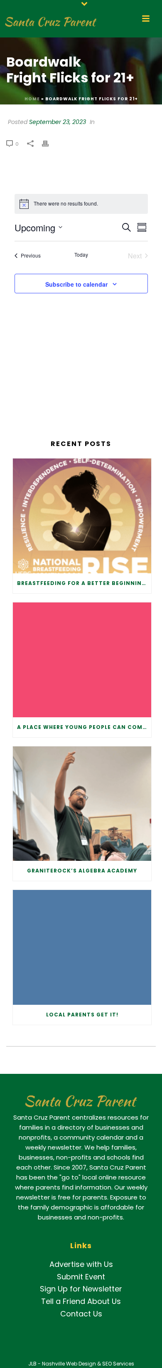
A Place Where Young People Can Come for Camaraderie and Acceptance (84, 727)
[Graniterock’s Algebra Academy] (82, 803)
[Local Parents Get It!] (82, 947)
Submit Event (81, 1276)
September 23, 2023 (57, 122)
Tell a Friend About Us (81, 1301)
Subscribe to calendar (76, 284)
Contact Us (81, 1314)
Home (32, 99)
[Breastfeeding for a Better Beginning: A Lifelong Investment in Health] (82, 515)
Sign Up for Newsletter (81, 1289)
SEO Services (118, 1363)
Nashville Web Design (69, 1363)
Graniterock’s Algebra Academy (82, 870)
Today (81, 254)
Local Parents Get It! (82, 1014)
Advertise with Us (81, 1264)
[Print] (49, 143)
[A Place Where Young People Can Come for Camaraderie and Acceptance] (82, 659)
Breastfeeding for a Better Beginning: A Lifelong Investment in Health (84, 583)
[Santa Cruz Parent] (49, 18)
